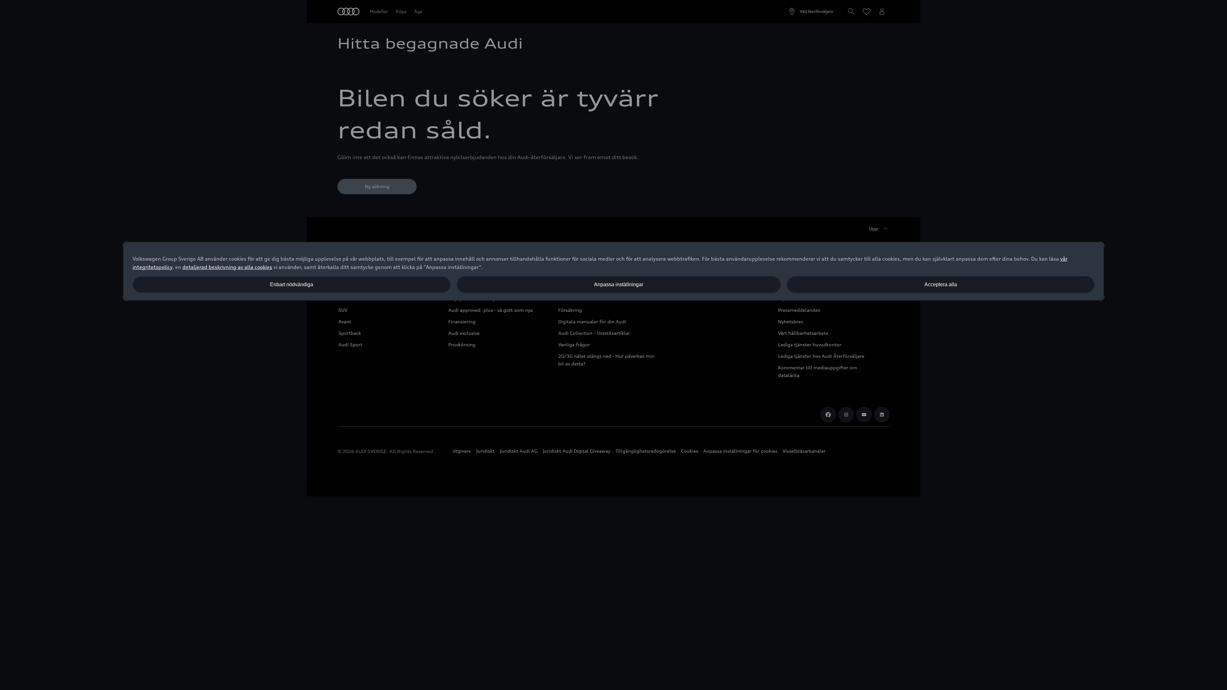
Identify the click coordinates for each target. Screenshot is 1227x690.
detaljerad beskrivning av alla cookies (227, 267)
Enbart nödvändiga (291, 284)
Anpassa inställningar (618, 284)
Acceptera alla (940, 284)
